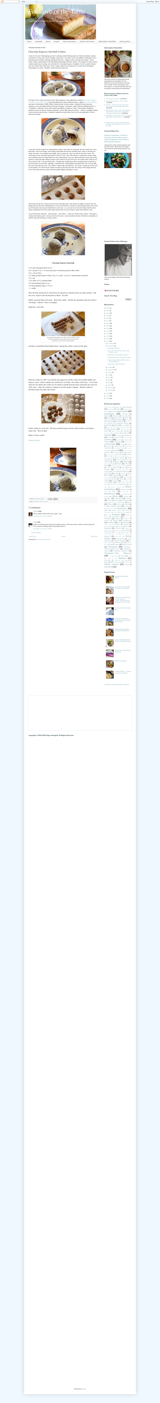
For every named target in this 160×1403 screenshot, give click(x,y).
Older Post (94, 536)
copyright (38, 41)
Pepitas (126, 504)
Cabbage (126, 431)
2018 (108, 328)
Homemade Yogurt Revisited (116, 364)
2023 (108, 316)
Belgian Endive (108, 420)
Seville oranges (118, 530)
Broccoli (129, 425)
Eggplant (116, 462)
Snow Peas (115, 533)
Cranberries (116, 452)
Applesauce (127, 409)
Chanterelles (126, 437)
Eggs (126, 462)
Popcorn (115, 512)
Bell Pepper (118, 420)
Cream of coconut (110, 454)
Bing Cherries (108, 422)
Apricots (106, 411)
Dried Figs (120, 460)
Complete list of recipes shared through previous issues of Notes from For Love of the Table (118, 124)
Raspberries (127, 520)
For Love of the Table (57, 11)
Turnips (123, 556)
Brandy (117, 425)
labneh (121, 479)
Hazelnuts (116, 475)
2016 (108, 333)
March (110, 385)
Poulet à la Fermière (121, 661)
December (111, 343)
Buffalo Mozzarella (125, 429)
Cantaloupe (116, 433)
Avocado (124, 414)
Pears (122, 502)
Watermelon (107, 560)
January (110, 390)
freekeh (129, 465)
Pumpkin (107, 518)
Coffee (41, 501)
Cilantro (129, 444)
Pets (105, 506)
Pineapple (127, 506)
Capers (125, 433)
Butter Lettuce (116, 431)
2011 (108, 396)
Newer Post (32, 536)
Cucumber (121, 454)
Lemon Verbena (125, 481)
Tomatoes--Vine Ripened (117, 553)
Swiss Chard (127, 544)
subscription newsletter (107, 41)
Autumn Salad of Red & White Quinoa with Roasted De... (119, 360)
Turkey (116, 556)
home (29, 41)
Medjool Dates (124, 489)
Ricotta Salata (108, 524)
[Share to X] (53, 499)
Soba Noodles (125, 533)
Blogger (83, 1389)
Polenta (127, 510)
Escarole (106, 463)
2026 (108, 308)
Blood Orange (113, 423)
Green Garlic (108, 473)
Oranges (107, 498)
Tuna (110, 556)
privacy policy (125, 41)
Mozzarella (125, 491)
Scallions (118, 528)
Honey (123, 475)
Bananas (116, 416)
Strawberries (120, 539)
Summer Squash (119, 541)
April (109, 382)
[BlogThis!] (51, 499)
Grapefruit (107, 471)
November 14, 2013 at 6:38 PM (42, 516)
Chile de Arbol (128, 441)
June (109, 377)
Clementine (107, 448)
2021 (108, 321)
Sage (119, 526)
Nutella (122, 494)
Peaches (116, 500)
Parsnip (110, 500)
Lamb (127, 479)
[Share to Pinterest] (57, 499)
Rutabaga (106, 526)
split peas (118, 536)
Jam (112, 477)
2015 (108, 336)
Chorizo (122, 444)
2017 (108, 331)
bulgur (106, 431)
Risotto (117, 524)
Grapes (114, 471)
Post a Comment (36, 532)
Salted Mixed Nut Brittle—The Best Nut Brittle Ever (122, 630)
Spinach (107, 536)
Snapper (106, 533)
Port (108, 515)
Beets (126, 418)
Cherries (119, 440)
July (109, 375)
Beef (109, 418)
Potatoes (116, 514)
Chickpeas (117, 442)
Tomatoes (112, 547)
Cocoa (115, 448)
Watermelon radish (119, 560)
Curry (108, 456)
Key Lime (126, 477)
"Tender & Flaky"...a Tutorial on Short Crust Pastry (123, 672)
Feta (105, 465)
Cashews (118, 435)
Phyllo (110, 506)
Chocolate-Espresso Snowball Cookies (119, 357)
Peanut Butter (125, 500)
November (111, 346)
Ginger (123, 467)
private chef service (87, 41)
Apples (117, 409)
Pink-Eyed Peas (108, 508)
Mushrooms (109, 494)
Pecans (46, 501)
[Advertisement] (117, 204)
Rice (119, 522)
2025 (108, 310)
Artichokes (114, 411)
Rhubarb (111, 522)
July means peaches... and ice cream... (117, 101)
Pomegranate (107, 512)
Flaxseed (122, 465)
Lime (117, 482)
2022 (108, 318)
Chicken (107, 442)
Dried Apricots (119, 458)
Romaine (126, 524)
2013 (108, 341)
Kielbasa (106, 479)
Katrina (35, 511)
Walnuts (122, 558)
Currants (128, 454)
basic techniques (69, 41)
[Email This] (49, 499)
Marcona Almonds (116, 487)
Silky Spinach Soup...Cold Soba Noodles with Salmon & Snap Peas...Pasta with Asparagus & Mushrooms (118, 111)
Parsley (128, 498)
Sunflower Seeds (119, 542)
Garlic (117, 467)
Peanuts (106, 502)
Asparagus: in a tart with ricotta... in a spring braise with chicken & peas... (118, 116)
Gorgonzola (118, 469)
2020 (108, 323)
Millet (105, 491)
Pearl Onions (114, 502)
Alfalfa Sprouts (108, 407)
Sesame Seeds (108, 530)
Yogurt (127, 564)
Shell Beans (108, 532)
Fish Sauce (115, 465)
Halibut (129, 473)
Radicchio (126, 518)
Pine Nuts (117, 506)
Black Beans (119, 422)
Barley (123, 416)
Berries (128, 420)
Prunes (127, 517)
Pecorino (119, 504)
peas (129, 502)
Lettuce (111, 482)
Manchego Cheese (115, 484)
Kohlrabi (113, 479)
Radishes (106, 520)
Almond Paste (119, 407)
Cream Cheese (126, 452)
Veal (113, 558)
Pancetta (118, 498)
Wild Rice (126, 562)
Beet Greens (118, 418)
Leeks (106, 481)
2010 (108, 398)
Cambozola (107, 433)
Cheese (108, 439)
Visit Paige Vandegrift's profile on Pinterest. (117, 684)
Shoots (116, 532)
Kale (118, 477)
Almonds (128, 407)
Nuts (128, 494)
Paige (35, 522)
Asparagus (109, 414)
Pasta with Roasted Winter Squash (118, 355)
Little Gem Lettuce (125, 482)
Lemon (115, 481)
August (110, 372)
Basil (129, 416)
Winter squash (111, 564)
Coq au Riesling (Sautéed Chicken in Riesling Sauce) (123, 640)
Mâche (106, 484)
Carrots (107, 435)
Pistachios (122, 508)
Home (63, 536)
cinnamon (109, 446)
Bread (122, 425)
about (48, 41)
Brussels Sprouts (110, 429)
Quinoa (117, 518)
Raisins (115, 520)
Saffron (113, 526)
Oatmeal (106, 496)
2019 (108, 326)
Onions (126, 496)
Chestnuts (126, 440)
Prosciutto (115, 517)
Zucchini (108, 567)
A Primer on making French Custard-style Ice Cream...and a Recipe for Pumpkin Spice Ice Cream (123, 600)
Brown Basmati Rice (122, 427)
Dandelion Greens (117, 456)
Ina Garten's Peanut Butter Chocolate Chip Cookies (122, 587)
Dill (111, 458)
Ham (107, 475)
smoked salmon (125, 532)
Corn (116, 450)
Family (113, 463)
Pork (130, 512)
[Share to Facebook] (55, 499)
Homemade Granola (114, 348)
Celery (110, 437)
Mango (124, 484)
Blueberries (107, 425)
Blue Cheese (124, 423)
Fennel (127, 464)
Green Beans (123, 471)
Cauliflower (127, 435)
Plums (106, 510)
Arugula (123, 411)
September (111, 370)
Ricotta (125, 522)
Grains (127, 469)
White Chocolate (116, 562)
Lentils (106, 482)
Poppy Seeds (123, 512)
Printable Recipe (34, 440)
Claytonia (127, 446)
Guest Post (123, 473)
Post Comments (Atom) (43, 539)
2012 (108, 393)
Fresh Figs (110, 467)
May (109, 380)
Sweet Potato (114, 544)
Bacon (106, 416)
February (110, 387)
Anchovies (110, 409)
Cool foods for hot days (113, 99)
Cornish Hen (127, 450)
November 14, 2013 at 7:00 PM (42, 529)
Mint (113, 491)
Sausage (107, 528)
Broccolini (110, 427)
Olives (115, 496)
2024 (108, 313)
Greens (116, 473)
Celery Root (117, 437)
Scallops (127, 528)
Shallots (127, 530)
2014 (108, 338)
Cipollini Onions (118, 446)
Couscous (107, 452)
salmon (125, 526)
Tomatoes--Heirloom (121, 551)
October (110, 367)
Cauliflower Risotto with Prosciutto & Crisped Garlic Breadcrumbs (123, 620)
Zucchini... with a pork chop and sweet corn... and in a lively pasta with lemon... (117, 105)
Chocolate (36, 501)
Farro (119, 464)
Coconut (122, 448)
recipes (56, 41)
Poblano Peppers (116, 510)
